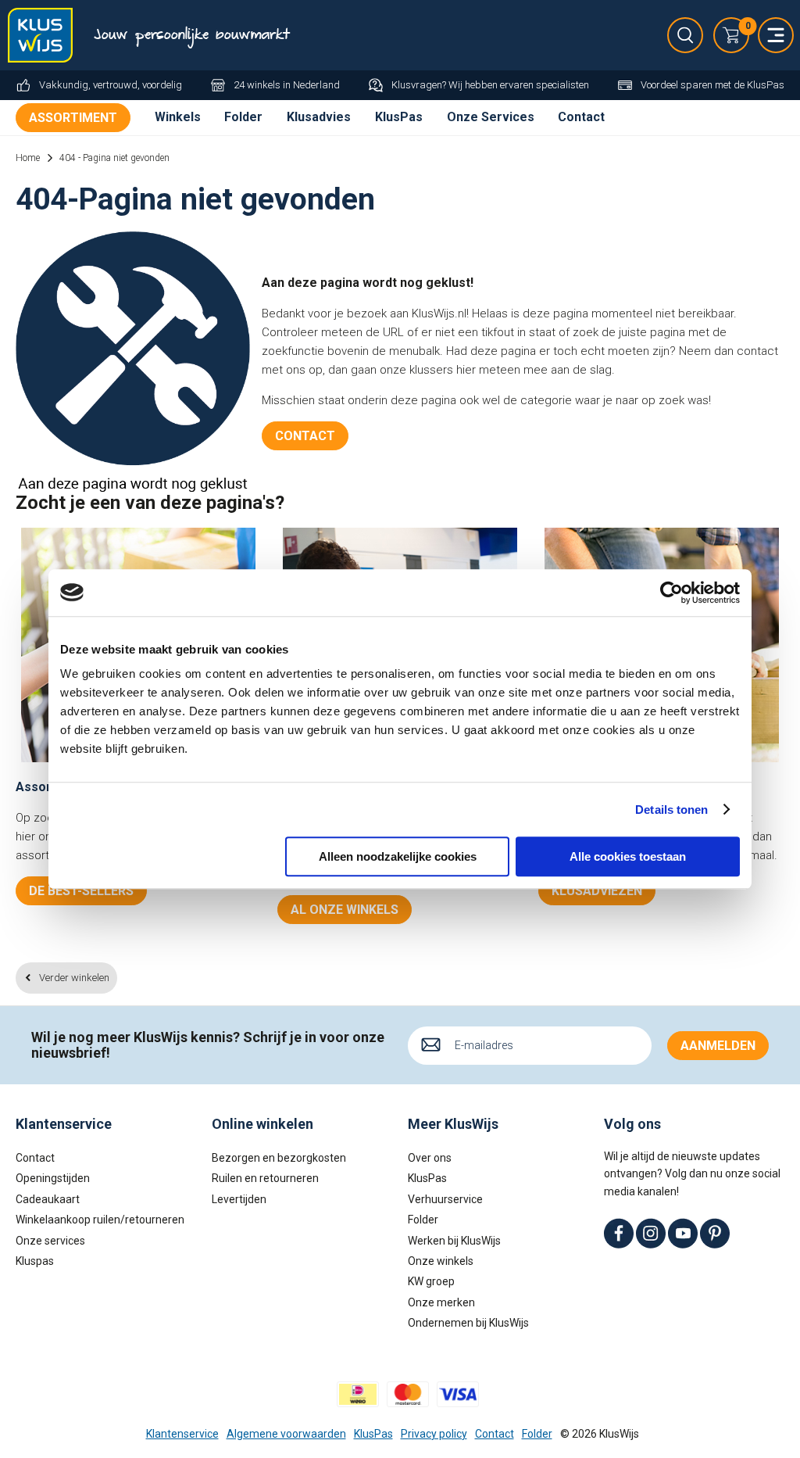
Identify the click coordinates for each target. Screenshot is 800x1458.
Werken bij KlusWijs (454, 1240)
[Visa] (458, 1394)
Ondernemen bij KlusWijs (468, 1322)
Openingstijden (53, 1178)
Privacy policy (434, 1434)
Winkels (178, 116)
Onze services (50, 1240)
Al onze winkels (344, 909)
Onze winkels (440, 1261)
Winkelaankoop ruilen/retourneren (100, 1219)
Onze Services (490, 116)
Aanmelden (717, 1045)
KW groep (431, 1281)
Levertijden (239, 1199)
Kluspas (35, 1261)
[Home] (43, 35)
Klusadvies (319, 116)
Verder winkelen (74, 977)
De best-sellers (81, 890)
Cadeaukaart (48, 1199)
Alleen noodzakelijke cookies (398, 856)
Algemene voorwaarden (286, 1434)
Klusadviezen (597, 890)
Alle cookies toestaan (628, 856)
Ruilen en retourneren (265, 1178)
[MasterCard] (408, 1394)
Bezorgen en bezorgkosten (279, 1158)
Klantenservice (182, 1434)
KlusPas (399, 116)
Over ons (430, 1158)
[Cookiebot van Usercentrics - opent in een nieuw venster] (671, 592)
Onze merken (441, 1302)
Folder (243, 116)
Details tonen (671, 809)
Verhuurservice (445, 1199)
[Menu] (775, 35)
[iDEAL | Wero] (358, 1394)
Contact (581, 116)
